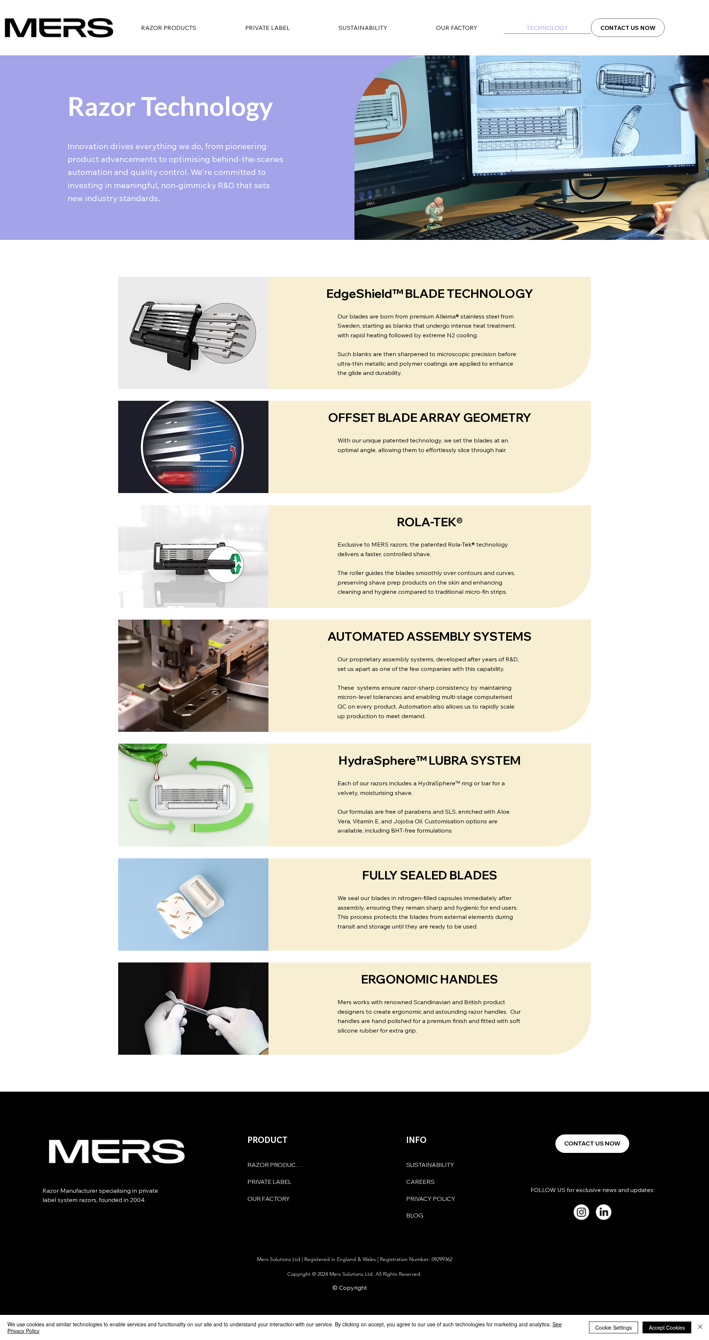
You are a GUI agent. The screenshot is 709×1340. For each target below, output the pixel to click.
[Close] (700, 1327)
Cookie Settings (613, 1327)
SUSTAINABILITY (430, 1164)
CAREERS (420, 1181)
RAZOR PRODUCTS (275, 1164)
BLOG (414, 1215)
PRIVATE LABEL (269, 1181)
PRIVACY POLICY (430, 1198)
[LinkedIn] (603, 1212)
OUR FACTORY (268, 1198)
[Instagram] (581, 1212)
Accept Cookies (667, 1327)
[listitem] (354, 333)
